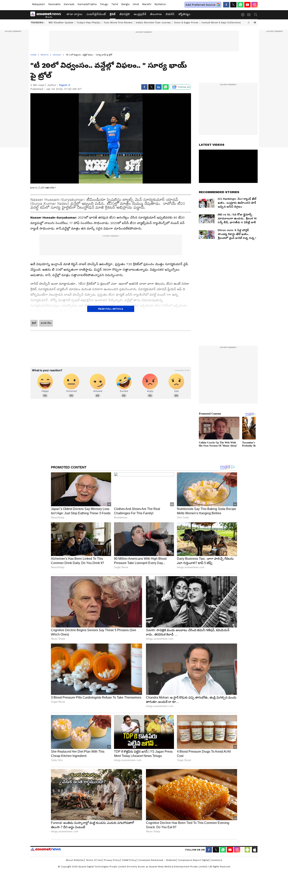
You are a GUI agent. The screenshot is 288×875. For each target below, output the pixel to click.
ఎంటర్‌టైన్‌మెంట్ (96, 14)
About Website (75, 860)
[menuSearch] (255, 14)
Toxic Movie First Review (118, 22)
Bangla (125, 4)
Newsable (54, 4)
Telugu (104, 4)
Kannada (69, 4)
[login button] (243, 14)
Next (255, 22)
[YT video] (247, 4)
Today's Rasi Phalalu (88, 22)
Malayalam (38, 4)
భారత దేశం (46, 323)
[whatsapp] (240, 4)
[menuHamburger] (249, 15)
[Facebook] (226, 4)
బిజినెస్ (170, 14)
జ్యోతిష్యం (184, 14)
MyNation (160, 4)
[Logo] (47, 14)
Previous (249, 22)
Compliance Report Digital (193, 860)
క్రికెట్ (112, 14)
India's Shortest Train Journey (153, 22)
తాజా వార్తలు (74, 14)
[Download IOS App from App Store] (254, 849)
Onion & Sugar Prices (186, 22)
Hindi (136, 4)
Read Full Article (110, 308)
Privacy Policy (112, 860)
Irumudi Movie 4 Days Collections (221, 22)
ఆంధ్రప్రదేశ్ (140, 14)
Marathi (146, 4)
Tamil (114, 4)
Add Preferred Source (200, 4)
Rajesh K (64, 85)
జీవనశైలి (124, 14)
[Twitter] (233, 4)
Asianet (45, 849)
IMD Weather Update (61, 22)
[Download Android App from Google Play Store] (247, 849)
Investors (216, 860)
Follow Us (184, 87)
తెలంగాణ (156, 14)
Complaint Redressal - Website (157, 860)
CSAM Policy (129, 860)
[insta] (254, 4)
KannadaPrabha (87, 4)
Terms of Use (94, 860)
